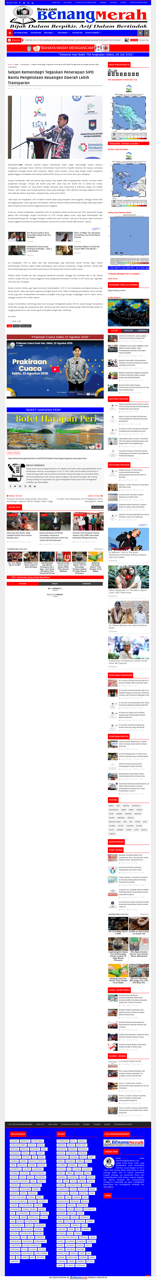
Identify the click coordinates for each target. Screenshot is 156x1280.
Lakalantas (37, 1169)
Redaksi (103, 2)
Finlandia (87, 1169)
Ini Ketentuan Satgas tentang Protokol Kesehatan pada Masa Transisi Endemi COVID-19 (134, 904)
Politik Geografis (18, 1201)
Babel (111, 806)
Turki (82, 1253)
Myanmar (61, 1213)
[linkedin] (32, 3)
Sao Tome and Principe (67, 1237)
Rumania (61, 1233)
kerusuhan (15, 1229)
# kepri (16, 326)
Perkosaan (25, 1189)
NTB (125, 822)
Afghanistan (63, 1141)
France (61, 1173)
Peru (85, 1225)
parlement (27, 1241)
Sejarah (32, 1201)
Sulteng (130, 826)
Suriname (70, 1245)
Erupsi (25, 1153)
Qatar (71, 1229)
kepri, (31, 88)
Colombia (62, 1165)
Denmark (72, 1165)
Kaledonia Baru (73, 1185)
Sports (38, 1205)
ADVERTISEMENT (92, 33)
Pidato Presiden (18, 1197)
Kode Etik (56, 2)
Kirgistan (83, 1189)
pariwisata (15, 1241)
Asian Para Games (18, 1145)
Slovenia (70, 1241)
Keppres (41, 1165)
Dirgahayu (15, 1153)
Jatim (111, 814)
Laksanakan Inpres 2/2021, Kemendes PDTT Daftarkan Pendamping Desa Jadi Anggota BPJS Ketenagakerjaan (133, 441)
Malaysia (61, 1205)
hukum (44, 515)
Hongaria (62, 1177)
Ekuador (82, 1165)
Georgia (79, 1173)
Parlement (63, 33)
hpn (12, 1221)
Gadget (41, 1153)
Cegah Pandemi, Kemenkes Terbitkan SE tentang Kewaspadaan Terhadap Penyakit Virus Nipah (133, 879)
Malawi (85, 1201)
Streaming (15, 1209)
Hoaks (41, 1157)
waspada (40, 1257)
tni (18, 1257)
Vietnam (83, 1257)
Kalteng (137, 814)
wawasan (15, 1261)
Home (10, 64)
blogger (22, 584)
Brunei (60, 1161)
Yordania (61, 1261)
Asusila (32, 1145)
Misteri (14, 1177)
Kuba (92, 1193)
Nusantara (25, 64)
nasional (94, 40)
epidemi (45, 1213)
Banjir (41, 1145)
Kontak (123, 2)
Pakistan (69, 1221)
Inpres (23, 1161)
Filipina (76, 1169)
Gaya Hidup (15, 1157)
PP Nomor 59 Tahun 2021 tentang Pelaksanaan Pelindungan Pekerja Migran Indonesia (132, 715)
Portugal (62, 1229)
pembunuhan (40, 1241)
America (82, 1141)
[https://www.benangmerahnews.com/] (123, 1143)
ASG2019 (14, 1141)
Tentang (113, 2)
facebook (87, 584)
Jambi (131, 810)
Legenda (14, 1173)
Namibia (71, 1213)
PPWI (33, 1181)
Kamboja (86, 1185)
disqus (55, 584)
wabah (25, 1257)
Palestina (80, 1221)
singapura (81, 1265)
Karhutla (22, 1165)
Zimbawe (80, 1261)
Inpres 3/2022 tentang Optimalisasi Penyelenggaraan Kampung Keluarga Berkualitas (133, 419)
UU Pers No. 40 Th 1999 (70, 1124)
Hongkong (73, 1177)
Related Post (14, 507)
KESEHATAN (77, 33)
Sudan (60, 1245)
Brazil (91, 1157)
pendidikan (15, 1245)
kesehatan (27, 1229)
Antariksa (25, 1141)
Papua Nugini (63, 1225)
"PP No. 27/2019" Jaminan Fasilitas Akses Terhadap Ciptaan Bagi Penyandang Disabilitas (132, 1098)
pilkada (32, 1249)
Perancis (75, 1225)
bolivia (90, 1261)
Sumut (129, 830)
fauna (23, 1217)
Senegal (83, 1237)
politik (42, 1249)
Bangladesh (63, 1157)
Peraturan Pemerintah (31, 1185)
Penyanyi (15, 1185)
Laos (68, 1197)
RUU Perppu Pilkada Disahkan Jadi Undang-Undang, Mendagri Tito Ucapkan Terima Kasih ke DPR (132, 1073)
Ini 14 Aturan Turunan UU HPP (130, 1061)
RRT (78, 1229)
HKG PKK (26, 1157)
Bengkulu (136, 806)
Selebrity (43, 1201)
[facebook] (20, 3)
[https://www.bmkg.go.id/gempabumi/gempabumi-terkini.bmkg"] (128, 112)
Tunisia (74, 1253)
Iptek (13, 1165)
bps (12, 1213)
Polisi (39, 1197)
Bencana (14, 1149)
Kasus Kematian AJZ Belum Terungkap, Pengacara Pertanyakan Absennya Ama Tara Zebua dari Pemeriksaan (54, 536)
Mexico (79, 1209)
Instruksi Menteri (37, 1161)
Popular (128, 331)
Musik (30, 1177)
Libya (85, 1197)
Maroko (71, 1205)
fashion (14, 1217)
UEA (88, 1253)
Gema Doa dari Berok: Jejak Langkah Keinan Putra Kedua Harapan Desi (19, 535)
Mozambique (90, 1209)
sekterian (15, 1253)
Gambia (70, 1173)
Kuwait (60, 1197)
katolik (29, 1225)
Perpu (23, 1193)
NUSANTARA (36, 33)
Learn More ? (108, 1189)
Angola (71, 1145)
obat (24, 1237)
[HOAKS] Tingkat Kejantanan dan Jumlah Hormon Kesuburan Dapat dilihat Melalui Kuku (131, 1012)
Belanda (74, 1157)
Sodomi (14, 1205)
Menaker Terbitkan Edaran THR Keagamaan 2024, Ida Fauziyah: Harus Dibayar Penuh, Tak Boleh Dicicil (133, 857)
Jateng (139, 810)
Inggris (91, 1177)
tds (12, 1257)
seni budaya (27, 1253)
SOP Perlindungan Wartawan (20, 1124)
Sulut (111, 830)
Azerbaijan (71, 1153)
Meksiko (61, 1209)
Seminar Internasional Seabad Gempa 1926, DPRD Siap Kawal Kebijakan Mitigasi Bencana (86, 535)
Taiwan (60, 1249)
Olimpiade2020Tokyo (19, 1181)
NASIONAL (48, 33)
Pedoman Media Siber (138, 2)
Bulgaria (70, 1161)
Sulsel (121, 826)
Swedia (80, 1245)
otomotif (40, 1237)
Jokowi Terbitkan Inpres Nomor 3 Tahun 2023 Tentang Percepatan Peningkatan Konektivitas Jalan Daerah (134, 406)
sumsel (112, 834)
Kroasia (83, 1193)
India (82, 1177)
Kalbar (119, 814)
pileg (24, 1249)
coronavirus (22, 1213)
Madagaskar (63, 1201)
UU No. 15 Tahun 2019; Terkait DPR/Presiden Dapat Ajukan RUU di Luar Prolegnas (134, 1085)
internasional (32, 1221)
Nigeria (75, 1217)
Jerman (61, 1185)
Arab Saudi (81, 1145)
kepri (16, 64)
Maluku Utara (114, 822)
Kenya (73, 1189)
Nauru (80, 1213)
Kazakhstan (63, 1189)
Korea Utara (63, 1193)
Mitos (22, 1177)
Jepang (91, 1181)
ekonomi (35, 1213)
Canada (80, 1161)
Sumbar (120, 830)
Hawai (87, 1173)
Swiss (88, 1245)
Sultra (139, 826)
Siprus (60, 1241)
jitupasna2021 (17, 1225)
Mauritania (82, 1205)
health (44, 1217)
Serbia (92, 1237)
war (32, 1257)
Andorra (61, 1145)
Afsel (73, 1141)
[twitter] (24, 3)
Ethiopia (61, 1169)
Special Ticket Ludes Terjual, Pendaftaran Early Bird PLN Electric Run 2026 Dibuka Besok (134, 387)
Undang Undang (29, 1209)
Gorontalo (113, 810)
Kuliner (27, 1169)
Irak (59, 1181)
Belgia (83, 1157)
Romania (85, 1229)
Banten (126, 806)
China (88, 1161)
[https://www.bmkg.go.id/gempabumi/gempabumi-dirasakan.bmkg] (128, 179)
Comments (142, 331)
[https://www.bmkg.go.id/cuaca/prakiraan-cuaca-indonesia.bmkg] (128, 312)
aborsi (42, 1209)
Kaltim (111, 818)
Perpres (14, 1193)
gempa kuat (33, 1217)
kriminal (38, 1229)
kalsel (144, 830)
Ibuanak (14, 1161)
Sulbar (112, 826)
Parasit (41, 1181)
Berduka (24, 1149)
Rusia (70, 1233)
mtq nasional (26, 1233)
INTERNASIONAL (21, 33)
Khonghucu (16, 1169)
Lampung (121, 818)
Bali (118, 806)
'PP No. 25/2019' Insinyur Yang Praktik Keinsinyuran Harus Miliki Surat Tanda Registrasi (133, 1110)
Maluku (131, 818)
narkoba (38, 1233)
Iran (66, 1181)
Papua (137, 822)
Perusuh (32, 1193)
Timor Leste (63, 1253)
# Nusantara (25, 326)
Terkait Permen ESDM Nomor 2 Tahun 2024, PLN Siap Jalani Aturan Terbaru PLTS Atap (133, 744)
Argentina (62, 1149)
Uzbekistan (72, 1257)
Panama (90, 1221)
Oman (60, 1221)
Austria (61, 1153)
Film (33, 1153)
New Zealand (63, 1217)
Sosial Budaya (26, 1205)
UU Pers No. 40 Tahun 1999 (85, 2)
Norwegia (85, 1217)
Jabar (123, 810)
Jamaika (82, 1181)
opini (31, 1237)
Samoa (78, 1233)
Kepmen (32, 1165)
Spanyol (91, 1241)
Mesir (70, 1209)
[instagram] (28, 3)
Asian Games (37, 1141)
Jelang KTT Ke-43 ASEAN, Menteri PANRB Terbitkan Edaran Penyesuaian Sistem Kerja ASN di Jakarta (133, 892)
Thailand (80, 1249)
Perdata (14, 1189)
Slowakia (81, 1241)
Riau (145, 822)
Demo (44, 1149)
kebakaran (39, 1225)
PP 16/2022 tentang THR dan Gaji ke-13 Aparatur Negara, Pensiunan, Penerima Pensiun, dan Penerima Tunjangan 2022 (134, 692)
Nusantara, (38, 88)
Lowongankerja (38, 1173)
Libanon (76, 1197)
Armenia (72, 1149)
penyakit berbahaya (31, 1245)
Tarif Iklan (67, 2)
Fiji (69, 1169)
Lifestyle (25, 1173)
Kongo (92, 1189)
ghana (60, 1265)
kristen (14, 1233)
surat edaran (41, 1253)
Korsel (74, 1193)
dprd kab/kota (80, 515)
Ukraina (61, 1257)
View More (98, 507)
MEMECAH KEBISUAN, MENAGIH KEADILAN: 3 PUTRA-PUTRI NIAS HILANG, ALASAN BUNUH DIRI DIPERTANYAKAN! (134, 375)
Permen (36, 1189)
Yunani (71, 1261)
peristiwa (15, 1249)
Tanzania (70, 1249)
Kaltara (128, 814)
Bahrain (82, 1153)
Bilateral (35, 1149)
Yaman (92, 1257)
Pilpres (31, 1197)
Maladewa (75, 1201)
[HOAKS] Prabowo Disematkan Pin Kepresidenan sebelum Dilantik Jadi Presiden (132, 1024)
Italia (73, 1181)
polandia (69, 1265)
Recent (114, 331)
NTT (131, 822)
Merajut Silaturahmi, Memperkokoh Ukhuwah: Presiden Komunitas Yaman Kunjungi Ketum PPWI (133, 363)
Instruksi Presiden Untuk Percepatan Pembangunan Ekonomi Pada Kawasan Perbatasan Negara (134, 453)
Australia (83, 1149)
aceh (136, 830)
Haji (34, 1157)
